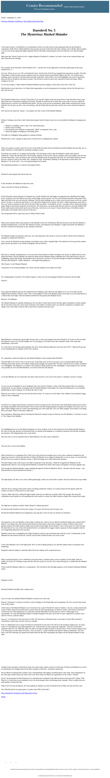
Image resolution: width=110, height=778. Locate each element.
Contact (81, 7)
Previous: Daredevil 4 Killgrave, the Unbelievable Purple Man (22, 21)
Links (71, 7)
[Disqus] (44, 732)
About (75, 7)
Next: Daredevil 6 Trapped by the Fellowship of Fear (19, 693)
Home (66, 7)
